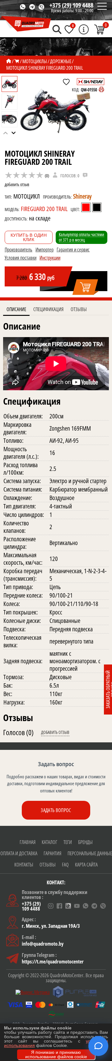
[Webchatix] (98, 1046)
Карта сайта (86, 864)
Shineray (82, 196)
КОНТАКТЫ (23, 864)
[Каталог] (16, 61)
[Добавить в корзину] (85, 287)
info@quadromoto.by (42, 943)
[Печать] (101, 90)
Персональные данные (90, 853)
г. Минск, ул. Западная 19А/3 (51, 925)
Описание (16, 309)
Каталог (49, 842)
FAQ (65, 864)
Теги (67, 842)
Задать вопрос (56, 810)
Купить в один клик (29, 237)
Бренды (85, 842)
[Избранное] (69, 29)
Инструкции (50, 257)
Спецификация (48, 309)
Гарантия (52, 853)
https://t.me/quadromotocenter (53, 961)
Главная (27, 842)
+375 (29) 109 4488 (71, 5)
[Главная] (8, 61)
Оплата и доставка (18, 853)
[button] (14, 133)
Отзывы (79, 309)
